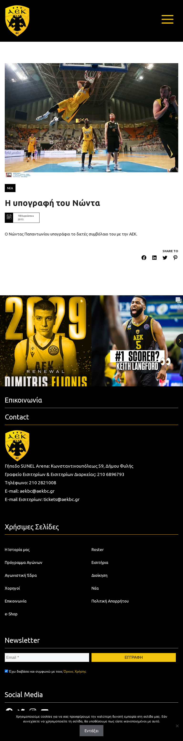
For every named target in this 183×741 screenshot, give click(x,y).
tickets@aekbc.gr (62, 499)
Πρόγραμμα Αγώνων (23, 562)
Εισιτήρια (100, 562)
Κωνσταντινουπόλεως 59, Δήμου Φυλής (92, 466)
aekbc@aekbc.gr (37, 491)
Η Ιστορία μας (17, 549)
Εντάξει (91, 730)
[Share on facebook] (144, 258)
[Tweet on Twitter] (165, 258)
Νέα (95, 588)
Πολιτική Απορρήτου (110, 601)
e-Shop (11, 614)
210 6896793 (110, 474)
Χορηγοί (12, 588)
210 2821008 (42, 482)
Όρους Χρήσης (75, 671)
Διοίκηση (99, 575)
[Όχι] (177, 725)
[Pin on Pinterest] (175, 258)
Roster (98, 549)
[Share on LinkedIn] (154, 258)
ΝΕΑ (10, 188)
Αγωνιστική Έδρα (21, 575)
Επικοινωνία (15, 601)
